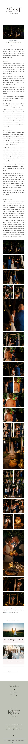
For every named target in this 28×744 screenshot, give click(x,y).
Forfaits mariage (14, 692)
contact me (7, 612)
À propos (14, 689)
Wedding (15, 40)
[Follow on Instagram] (14, 735)
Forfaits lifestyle (14, 695)
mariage (11, 40)
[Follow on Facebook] (16, 735)
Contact (14, 698)
